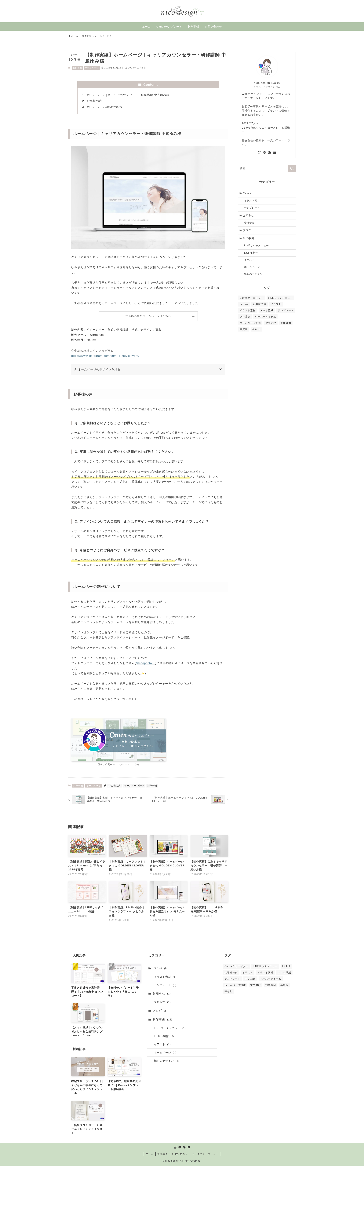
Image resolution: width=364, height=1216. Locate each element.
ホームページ (92, 68)
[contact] (274, 153)
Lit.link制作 (251, 253)
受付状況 (249, 223)
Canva (247, 193)
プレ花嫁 (245, 316)
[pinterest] (269, 153)
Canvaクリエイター (252, 297)
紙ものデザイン (253, 274)
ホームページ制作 (134, 785)
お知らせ (248, 215)
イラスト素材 (252, 200)
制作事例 (77, 68)
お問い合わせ (180, 1153)
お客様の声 (94, 100)
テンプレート (252, 208)
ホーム (150, 1153)
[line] (264, 153)
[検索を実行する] (292, 168)
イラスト (249, 260)
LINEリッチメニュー (256, 245)
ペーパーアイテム (265, 316)
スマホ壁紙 (266, 310)
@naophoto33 (145, 663)
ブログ (247, 230)
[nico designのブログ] (182, 11)
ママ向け (270, 322)
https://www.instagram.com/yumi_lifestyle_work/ (105, 355)
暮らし (256, 329)
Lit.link (244, 304)
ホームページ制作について (105, 106)
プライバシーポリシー (205, 1153)
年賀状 (244, 329)
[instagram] (259, 153)
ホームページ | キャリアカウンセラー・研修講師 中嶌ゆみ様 (128, 95)
